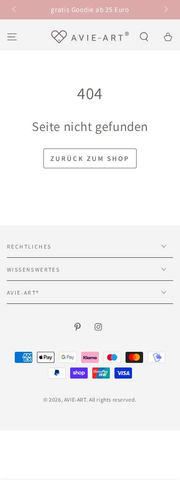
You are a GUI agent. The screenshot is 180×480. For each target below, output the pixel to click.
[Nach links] (15, 9)
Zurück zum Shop (90, 158)
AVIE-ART (75, 399)
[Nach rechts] (165, 9)
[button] (144, 37)
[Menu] (12, 37)
